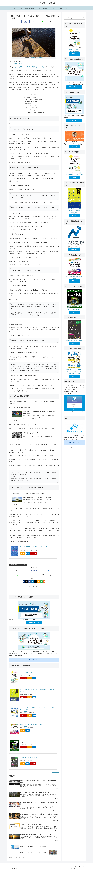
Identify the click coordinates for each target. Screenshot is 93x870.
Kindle (27, 553)
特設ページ (74, 53)
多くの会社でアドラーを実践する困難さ (33, 99)
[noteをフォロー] (35, 581)
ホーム (44, 866)
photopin (38, 57)
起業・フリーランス (23, 564)
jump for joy (32, 57)
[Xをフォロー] (26, 581)
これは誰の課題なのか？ (30, 105)
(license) (41, 57)
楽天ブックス (33, 553)
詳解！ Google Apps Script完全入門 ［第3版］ (32, 724)
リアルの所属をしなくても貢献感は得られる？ (34, 112)
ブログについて (59, 866)
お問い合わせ (82, 866)
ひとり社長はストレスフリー (30, 97)
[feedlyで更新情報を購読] (41, 581)
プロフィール (51, 866)
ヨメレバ (25, 673)
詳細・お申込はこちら (34, 622)
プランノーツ (67, 435)
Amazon (22, 553)
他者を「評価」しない (30, 103)
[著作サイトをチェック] (24, 581)
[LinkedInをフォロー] (32, 581)
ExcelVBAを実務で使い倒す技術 (28, 757)
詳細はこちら (74, 249)
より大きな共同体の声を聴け (30, 110)
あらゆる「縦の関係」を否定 (31, 101)
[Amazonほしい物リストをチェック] (38, 581)
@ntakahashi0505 (18, 63)
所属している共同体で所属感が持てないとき (35, 107)
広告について (66, 866)
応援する (74, 409)
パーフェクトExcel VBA (26, 741)
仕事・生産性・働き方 (14, 564)
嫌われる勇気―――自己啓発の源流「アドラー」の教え (34, 546)
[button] (51, 21)
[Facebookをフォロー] (29, 581)
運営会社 (74, 866)
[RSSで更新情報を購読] (44, 581)
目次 (32, 94)
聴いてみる (74, 146)
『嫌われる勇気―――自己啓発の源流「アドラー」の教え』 (29, 67)
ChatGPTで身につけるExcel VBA (28, 672)
